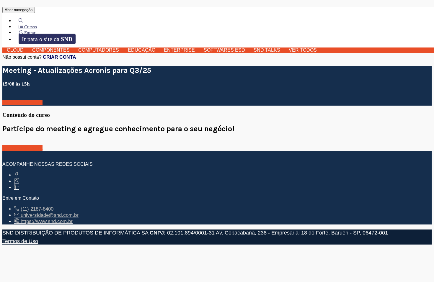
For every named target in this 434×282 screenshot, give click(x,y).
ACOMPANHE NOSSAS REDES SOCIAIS (47, 164)
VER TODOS (303, 50)
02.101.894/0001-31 (191, 232)
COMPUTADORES (98, 50)
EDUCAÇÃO (141, 50)
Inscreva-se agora (22, 102)
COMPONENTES (51, 50)
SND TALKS (267, 50)
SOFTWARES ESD (224, 50)
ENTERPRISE (179, 50)
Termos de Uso (20, 241)
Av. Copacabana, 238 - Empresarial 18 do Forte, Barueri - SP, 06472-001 (302, 232)
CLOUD (15, 50)
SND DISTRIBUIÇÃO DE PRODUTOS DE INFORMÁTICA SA (75, 232)
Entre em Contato (20, 198)
